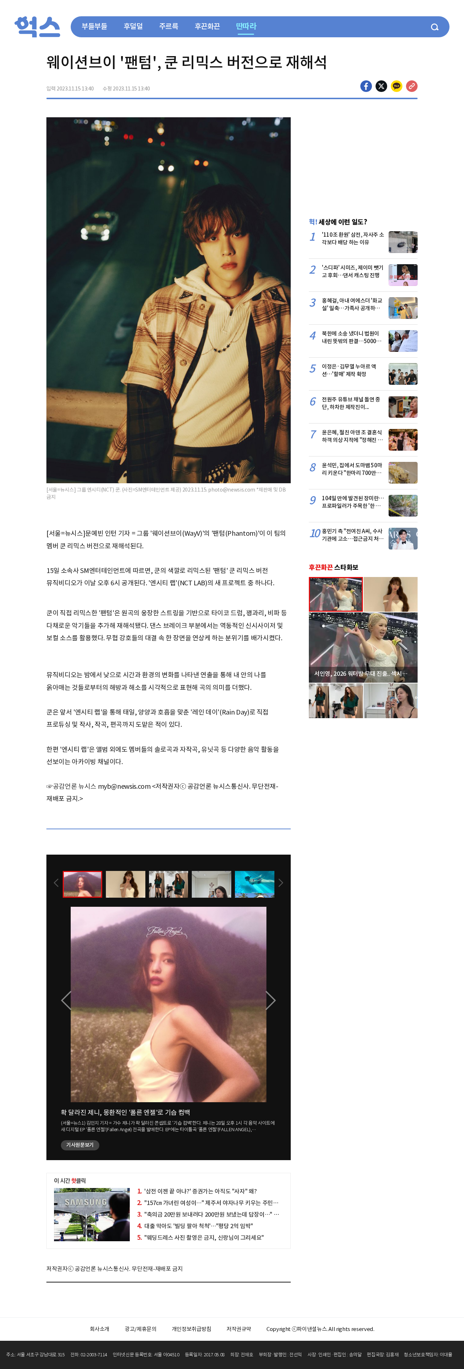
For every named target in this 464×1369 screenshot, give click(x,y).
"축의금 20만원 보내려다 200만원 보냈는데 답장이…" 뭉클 (210, 1214)
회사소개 (100, 1329)
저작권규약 (239, 1329)
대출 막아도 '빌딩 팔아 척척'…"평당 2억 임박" (195, 1226)
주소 (412, 86)
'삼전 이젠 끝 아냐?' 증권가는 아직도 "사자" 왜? (197, 1191)
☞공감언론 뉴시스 (71, 786)
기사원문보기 (80, 1145)
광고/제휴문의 (141, 1329)
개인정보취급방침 (191, 1329)
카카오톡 (396, 86)
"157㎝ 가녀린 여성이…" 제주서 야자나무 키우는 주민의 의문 (213, 1202)
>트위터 (381, 86)
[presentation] (56, 884)
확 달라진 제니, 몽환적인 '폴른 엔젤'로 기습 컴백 (125, 1112)
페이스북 (366, 86)
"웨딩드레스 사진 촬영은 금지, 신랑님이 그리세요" (200, 1237)
